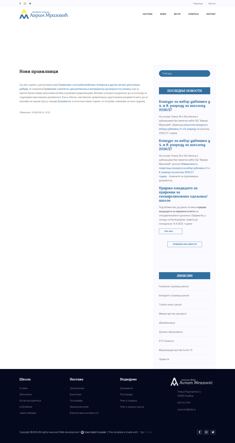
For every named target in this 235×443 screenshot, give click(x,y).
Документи (64, 101)
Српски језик (77, 388)
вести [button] (177, 14)
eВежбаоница (167, 322)
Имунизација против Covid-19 (175, 350)
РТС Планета (166, 341)
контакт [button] (211, 14)
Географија (76, 400)
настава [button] (147, 14)
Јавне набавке (27, 413)
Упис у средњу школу (132, 406)
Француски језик (79, 406)
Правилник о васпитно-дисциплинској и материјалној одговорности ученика (87, 89)
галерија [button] (193, 14)
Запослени (25, 394)
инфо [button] (163, 14)
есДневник (25, 406)
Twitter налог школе (170, 304)
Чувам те (164, 359)
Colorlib (148, 432)
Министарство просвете (172, 313)
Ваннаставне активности (84, 413)
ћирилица (198, 3)
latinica (212, 3)
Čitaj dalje (168, 231)
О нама (23, 388)
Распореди (126, 394)
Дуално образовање (171, 332)
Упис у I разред (128, 400)
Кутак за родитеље (30, 400)
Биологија (75, 394)
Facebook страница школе (174, 286)
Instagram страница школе (174, 295)
